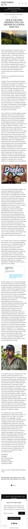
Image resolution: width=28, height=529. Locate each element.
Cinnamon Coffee (6, 463)
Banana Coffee (5, 460)
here (2, 237)
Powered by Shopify (14, 527)
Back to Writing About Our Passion (15, 497)
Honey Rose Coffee (7, 458)
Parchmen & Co (7, 3)
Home (6, 14)
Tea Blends (4, 454)
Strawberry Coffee (6, 461)
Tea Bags (4, 456)
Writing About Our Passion (16, 14)
